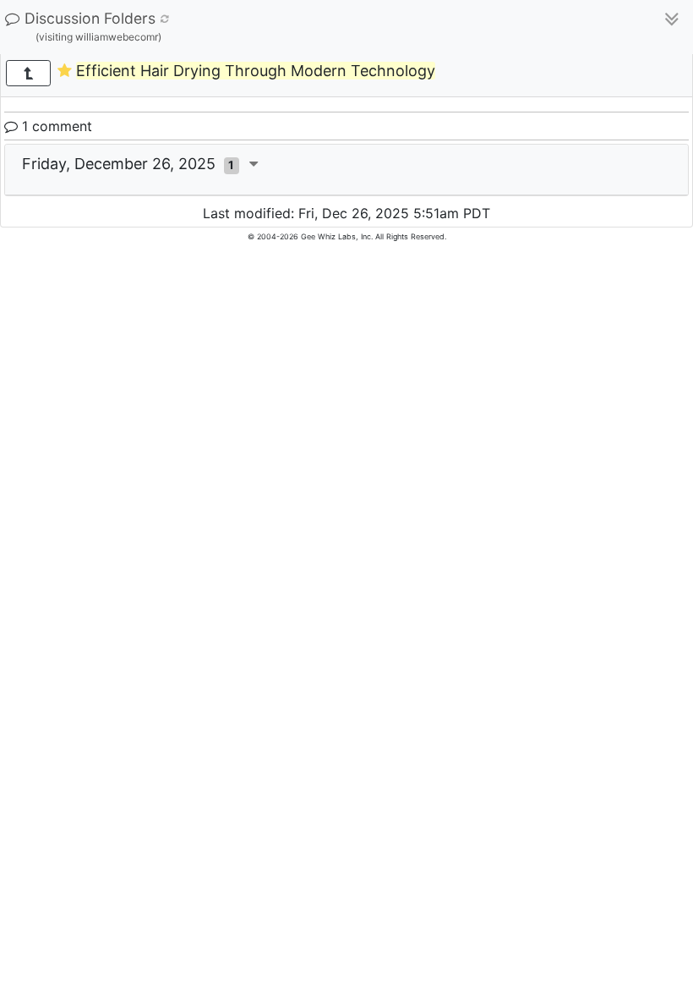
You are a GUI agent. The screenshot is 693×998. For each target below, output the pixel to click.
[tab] (346, 170)
